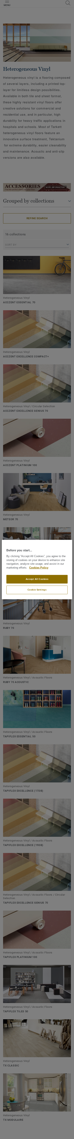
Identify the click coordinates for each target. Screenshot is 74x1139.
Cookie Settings (37, 589)
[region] (37, 569)
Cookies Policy (38, 567)
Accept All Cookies (37, 579)
